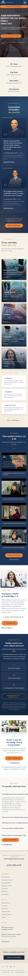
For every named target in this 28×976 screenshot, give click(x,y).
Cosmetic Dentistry (6, 883)
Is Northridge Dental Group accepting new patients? (14, 794)
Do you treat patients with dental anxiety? (13, 828)
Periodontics (5, 888)
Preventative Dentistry (7, 880)
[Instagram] (6, 966)
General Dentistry (6, 877)
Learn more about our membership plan (13, 696)
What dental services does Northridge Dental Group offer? (14, 823)
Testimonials (5, 906)
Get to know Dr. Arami (9, 162)
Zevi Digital (23, 972)
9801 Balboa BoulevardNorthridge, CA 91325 (7, 928)
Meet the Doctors (6, 903)
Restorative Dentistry (7, 885)
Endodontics (5, 891)
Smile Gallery (5, 908)
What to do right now (7, 628)
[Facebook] (3, 966)
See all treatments (13, 420)
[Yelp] (14, 966)
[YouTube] (10, 966)
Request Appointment (14, 225)
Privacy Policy (6, 972)
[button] (25, 3)
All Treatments (5, 894)
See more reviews (14, 559)
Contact (3, 917)
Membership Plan (6, 911)
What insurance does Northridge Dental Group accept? (14, 817)
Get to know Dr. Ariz (8, 208)
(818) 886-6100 (10, 2)
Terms (12, 972)
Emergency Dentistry (7, 914)
